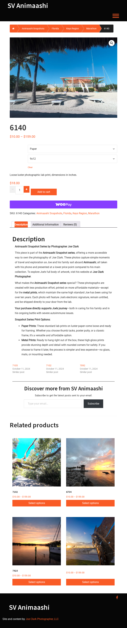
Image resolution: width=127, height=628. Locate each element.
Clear (30, 167)
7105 (15, 365)
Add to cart (43, 191)
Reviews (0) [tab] (70, 224)
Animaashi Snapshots (33, 28)
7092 (82, 365)
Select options (36, 503)
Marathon (91, 28)
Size (13, 157)
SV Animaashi (27, 5)
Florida (55, 28)
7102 (48, 365)
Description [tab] (21, 224)
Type (13, 147)
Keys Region (72, 28)
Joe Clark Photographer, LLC (42, 619)
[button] (112, 43)
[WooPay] (63, 204)
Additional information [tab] (45, 224)
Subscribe (93, 403)
